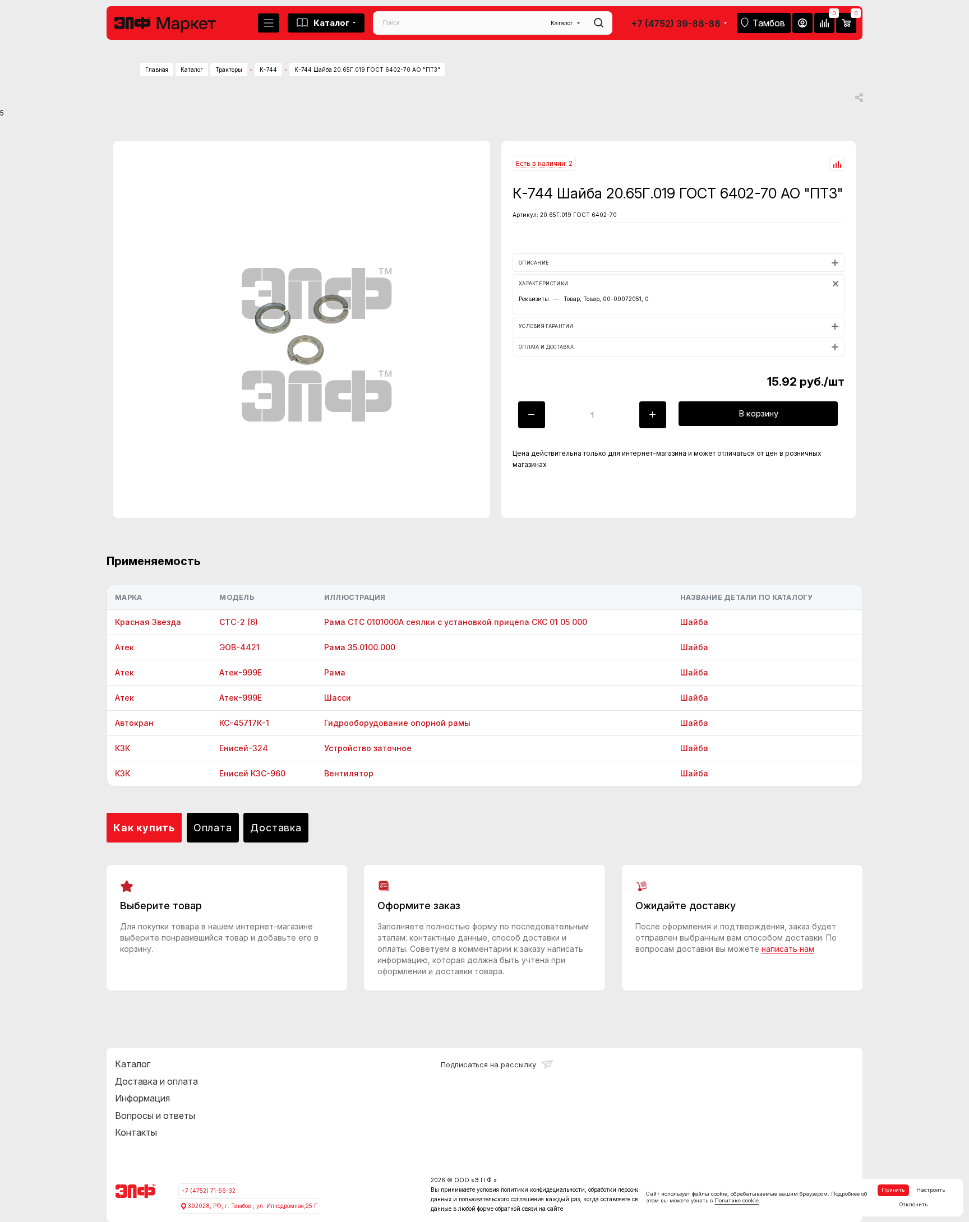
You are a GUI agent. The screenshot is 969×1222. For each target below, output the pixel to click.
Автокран (134, 723)
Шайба (694, 622)
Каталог (132, 1064)
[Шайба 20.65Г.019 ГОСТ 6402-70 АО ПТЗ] (301, 329)
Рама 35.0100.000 (359, 647)
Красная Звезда (148, 622)
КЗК (122, 748)
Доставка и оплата (156, 1081)
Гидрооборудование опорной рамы (397, 723)
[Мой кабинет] (802, 23)
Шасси (337, 697)
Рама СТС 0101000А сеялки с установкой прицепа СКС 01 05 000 (455, 622)
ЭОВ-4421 (239, 647)
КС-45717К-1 (244, 723)
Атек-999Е (240, 672)
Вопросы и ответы (155, 1115)
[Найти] (598, 23)
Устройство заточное (368, 748)
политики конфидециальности (543, 1189)
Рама (334, 672)
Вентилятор (348, 773)
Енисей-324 (243, 748)
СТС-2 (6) (238, 622)
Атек (124, 647)
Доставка (275, 828)
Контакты (136, 1132)
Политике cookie (736, 1200)
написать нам (788, 948)
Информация (142, 1098)
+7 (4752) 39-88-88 (676, 23)
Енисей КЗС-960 (252, 773)
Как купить (144, 828)
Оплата (212, 828)
